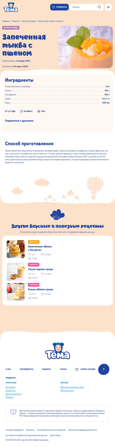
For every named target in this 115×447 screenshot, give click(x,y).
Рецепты (46, 369)
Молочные (11, 383)
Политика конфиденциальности (82, 429)
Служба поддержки (14, 429)
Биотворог (11, 387)
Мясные (64, 383)
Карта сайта (55, 435)
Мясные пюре (66, 390)
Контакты (30, 429)
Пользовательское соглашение (51, 429)
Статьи (63, 369)
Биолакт (10, 397)
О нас (8, 369)
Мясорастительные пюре (72, 387)
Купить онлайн (87, 369)
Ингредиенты (26, 369)
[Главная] (12, 7)
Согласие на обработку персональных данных (26, 435)
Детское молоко (13, 393)
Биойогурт (11, 390)
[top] (103, 369)
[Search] (99, 7)
